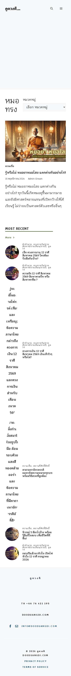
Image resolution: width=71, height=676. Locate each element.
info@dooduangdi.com (39, 626)
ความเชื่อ (9, 166)
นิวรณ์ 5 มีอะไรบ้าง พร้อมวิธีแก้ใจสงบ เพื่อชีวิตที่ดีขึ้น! (37, 535)
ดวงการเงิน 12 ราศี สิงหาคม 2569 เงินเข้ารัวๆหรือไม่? (37, 354)
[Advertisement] (35, 54)
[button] (51, 8)
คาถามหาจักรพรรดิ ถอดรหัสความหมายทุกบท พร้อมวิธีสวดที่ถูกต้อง (37, 473)
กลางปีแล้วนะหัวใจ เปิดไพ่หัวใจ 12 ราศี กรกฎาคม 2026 (37, 556)
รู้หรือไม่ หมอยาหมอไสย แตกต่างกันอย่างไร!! (35, 173)
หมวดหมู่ (29, 99)
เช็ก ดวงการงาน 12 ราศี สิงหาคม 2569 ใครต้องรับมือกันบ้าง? (35, 255)
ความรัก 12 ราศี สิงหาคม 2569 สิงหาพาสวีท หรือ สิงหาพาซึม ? (36, 276)
